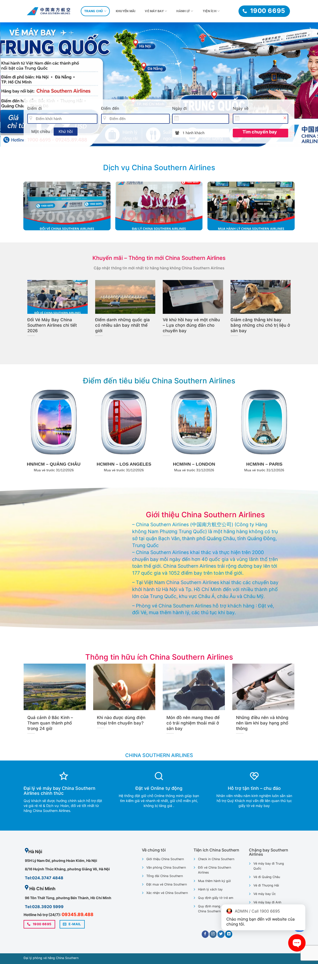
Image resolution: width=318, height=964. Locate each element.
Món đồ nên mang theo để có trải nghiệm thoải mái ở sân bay (193, 723)
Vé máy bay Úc (264, 894)
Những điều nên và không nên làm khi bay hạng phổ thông (262, 723)
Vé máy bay (154, 11)
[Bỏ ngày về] (284, 118)
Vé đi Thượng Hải (266, 885)
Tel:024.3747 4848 (44, 877)
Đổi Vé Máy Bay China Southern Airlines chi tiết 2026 (52, 325)
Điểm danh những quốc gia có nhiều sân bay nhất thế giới (122, 325)
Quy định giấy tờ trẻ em (215, 898)
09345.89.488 (77, 914)
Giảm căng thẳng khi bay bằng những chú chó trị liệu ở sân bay (260, 325)
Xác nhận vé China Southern (167, 893)
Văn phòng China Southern (166, 867)
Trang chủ (93, 11)
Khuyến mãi (126, 11)
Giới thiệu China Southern (165, 859)
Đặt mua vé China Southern (166, 884)
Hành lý (183, 11)
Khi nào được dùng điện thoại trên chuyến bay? (121, 720)
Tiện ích (209, 11)
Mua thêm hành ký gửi (214, 881)
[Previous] (12, 84)
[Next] (305, 84)
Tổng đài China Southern (164, 876)
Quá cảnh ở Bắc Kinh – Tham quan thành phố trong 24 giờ (50, 723)
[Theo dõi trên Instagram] (213, 934)
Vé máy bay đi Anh (267, 902)
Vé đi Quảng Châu (266, 877)
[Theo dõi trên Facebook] (205, 934)
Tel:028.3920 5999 (44, 906)
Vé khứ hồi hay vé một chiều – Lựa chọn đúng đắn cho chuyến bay (191, 325)
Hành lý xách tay (210, 889)
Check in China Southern (216, 859)
